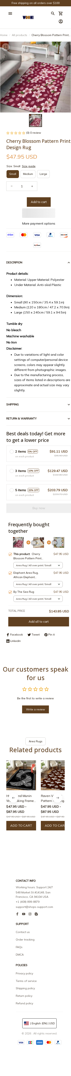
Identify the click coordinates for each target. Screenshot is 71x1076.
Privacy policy (24, 973)
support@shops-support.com (34, 907)
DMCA (20, 954)
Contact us (23, 932)
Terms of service (26, 981)
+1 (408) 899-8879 (27, 901)
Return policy (24, 996)
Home (3, 35)
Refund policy (24, 1003)
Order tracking (25, 939)
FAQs (19, 947)
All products (19, 35)
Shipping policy (25, 988)
